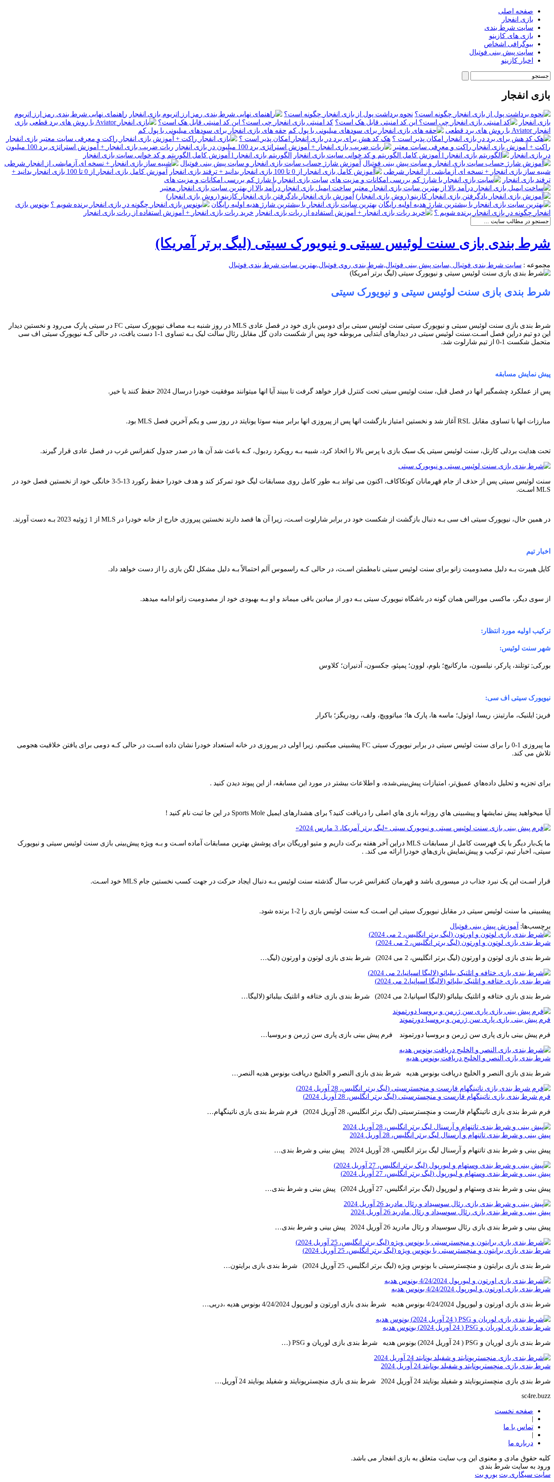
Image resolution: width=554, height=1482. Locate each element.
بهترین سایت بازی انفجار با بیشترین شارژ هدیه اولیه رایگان (294, 204)
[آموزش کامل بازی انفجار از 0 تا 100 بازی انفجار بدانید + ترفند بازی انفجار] (275, 171)
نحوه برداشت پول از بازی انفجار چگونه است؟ (348, 114)
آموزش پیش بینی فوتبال (484, 926)
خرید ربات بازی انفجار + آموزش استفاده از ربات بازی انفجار (169, 212)
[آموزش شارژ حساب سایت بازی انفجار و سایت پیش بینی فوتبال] (457, 163)
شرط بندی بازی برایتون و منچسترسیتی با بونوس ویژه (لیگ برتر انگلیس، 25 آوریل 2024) (427, 1250)
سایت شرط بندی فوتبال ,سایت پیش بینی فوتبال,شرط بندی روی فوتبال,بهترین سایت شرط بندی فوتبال (375, 265)
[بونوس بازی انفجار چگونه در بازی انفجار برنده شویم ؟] (130, 204)
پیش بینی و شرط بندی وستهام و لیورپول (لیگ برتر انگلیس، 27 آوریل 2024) (446, 1173)
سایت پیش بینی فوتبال (501, 52)
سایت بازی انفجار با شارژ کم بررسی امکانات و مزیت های (246, 179)
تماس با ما (518, 1427)
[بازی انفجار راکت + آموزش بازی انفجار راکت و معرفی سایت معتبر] (138, 138)
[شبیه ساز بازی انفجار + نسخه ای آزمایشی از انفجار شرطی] (91, 163)
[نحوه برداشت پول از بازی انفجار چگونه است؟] (483, 114)
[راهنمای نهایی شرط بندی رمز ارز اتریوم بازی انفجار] (205, 114)
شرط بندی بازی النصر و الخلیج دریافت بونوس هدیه (478, 1058)
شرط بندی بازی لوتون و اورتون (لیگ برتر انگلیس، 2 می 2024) (463, 942)
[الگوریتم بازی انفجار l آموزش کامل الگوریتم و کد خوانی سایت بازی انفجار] (401, 155)
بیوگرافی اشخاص (508, 44)
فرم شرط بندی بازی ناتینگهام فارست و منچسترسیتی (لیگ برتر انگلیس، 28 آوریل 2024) (427, 1096)
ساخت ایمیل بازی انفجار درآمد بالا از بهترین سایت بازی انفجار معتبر (255, 188)
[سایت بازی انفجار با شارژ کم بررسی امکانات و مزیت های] (415, 179)
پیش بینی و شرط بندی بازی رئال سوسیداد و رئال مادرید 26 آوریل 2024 (451, 1212)
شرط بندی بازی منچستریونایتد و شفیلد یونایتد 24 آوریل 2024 (466, 1366)
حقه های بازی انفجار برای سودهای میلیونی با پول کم (212, 130)
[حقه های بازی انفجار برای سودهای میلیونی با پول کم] (366, 130)
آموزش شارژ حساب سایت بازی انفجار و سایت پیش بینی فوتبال (270, 163)
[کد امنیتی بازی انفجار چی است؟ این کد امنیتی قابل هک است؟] (426, 122)
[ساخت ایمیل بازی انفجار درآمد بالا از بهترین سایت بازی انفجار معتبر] (452, 188)
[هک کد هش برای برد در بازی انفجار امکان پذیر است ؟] (471, 138)
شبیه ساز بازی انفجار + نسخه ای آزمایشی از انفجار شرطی (467, 171)
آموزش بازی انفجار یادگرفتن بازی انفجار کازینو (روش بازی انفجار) (260, 196)
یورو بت (486, 1474)
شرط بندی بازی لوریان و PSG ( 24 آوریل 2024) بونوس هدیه (467, 1327)
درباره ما (520, 1443)
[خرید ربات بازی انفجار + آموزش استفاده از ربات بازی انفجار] (343, 212)
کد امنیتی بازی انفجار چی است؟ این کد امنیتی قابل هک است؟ (245, 122)
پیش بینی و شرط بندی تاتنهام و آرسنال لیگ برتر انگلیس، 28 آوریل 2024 (450, 1135)
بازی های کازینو (511, 35)
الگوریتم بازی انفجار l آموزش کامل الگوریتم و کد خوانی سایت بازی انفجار (187, 155)
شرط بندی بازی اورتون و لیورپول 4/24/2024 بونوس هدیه (471, 1289)
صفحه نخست (514, 1411)
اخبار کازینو (517, 60)
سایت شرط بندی (508, 27)
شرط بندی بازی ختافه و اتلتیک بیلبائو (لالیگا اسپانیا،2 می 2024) (463, 981)
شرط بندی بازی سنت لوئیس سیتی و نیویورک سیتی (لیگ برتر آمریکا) (353, 243)
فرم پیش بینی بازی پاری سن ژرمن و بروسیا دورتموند (475, 1019)
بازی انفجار (517, 19)
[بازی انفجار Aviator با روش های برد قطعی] (92, 122)
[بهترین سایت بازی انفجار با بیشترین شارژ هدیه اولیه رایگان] (464, 204)
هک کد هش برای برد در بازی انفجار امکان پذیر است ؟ (314, 138)
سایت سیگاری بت (525, 1474)
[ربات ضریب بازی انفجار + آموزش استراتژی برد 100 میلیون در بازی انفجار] (283, 146)
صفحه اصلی (515, 11)
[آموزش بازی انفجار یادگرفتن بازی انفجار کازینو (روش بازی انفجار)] (453, 196)
